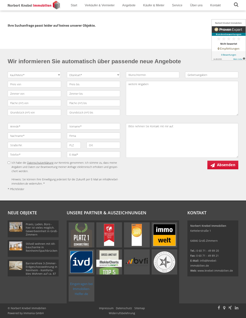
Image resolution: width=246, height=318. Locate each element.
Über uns (196, 5)
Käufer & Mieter (153, 5)
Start (74, 5)
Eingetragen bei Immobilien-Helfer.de (81, 289)
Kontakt (215, 5)
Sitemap (139, 308)
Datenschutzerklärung (40, 162)
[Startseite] (34, 5)
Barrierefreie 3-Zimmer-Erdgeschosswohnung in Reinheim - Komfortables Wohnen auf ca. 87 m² (41, 270)
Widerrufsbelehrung (122, 313)
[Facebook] (219, 308)
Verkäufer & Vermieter (100, 5)
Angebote (128, 5)
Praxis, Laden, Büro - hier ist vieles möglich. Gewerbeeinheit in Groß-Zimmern (42, 229)
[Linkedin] (236, 308)
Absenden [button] (226, 164)
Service (177, 5)
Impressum (106, 308)
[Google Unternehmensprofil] (224, 308)
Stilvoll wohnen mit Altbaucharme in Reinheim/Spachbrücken (41, 247)
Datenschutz (124, 308)
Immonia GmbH (33, 313)
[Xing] (230, 308)
